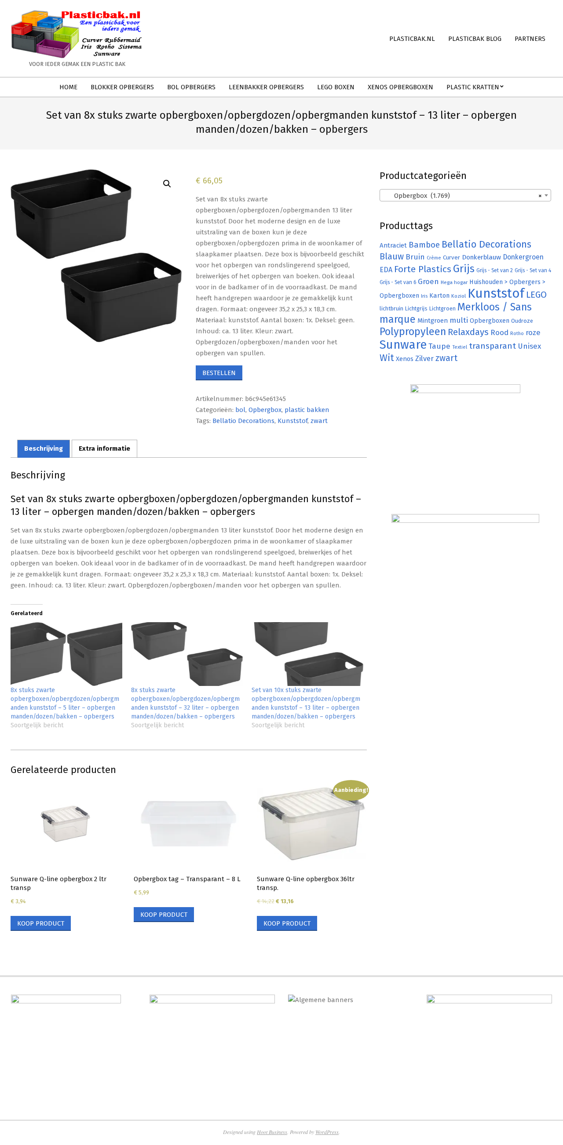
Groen (428, 281)
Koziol (458, 296)
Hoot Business (272, 1131)
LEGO (536, 294)
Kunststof (292, 421)
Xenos (404, 359)
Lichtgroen (442, 308)
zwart (319, 421)
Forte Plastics (422, 269)
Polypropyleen (413, 331)
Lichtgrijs (416, 308)
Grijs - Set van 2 (494, 270)
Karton (439, 295)
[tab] (43, 449)
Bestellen (219, 373)
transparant (492, 346)
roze (533, 332)
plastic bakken (307, 410)
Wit (387, 358)
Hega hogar (454, 282)
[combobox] (465, 195)
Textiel (459, 347)
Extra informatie (104, 448)
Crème (434, 258)
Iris (424, 296)
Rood (499, 332)
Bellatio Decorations (243, 421)
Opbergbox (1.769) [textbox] (463, 196)
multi (459, 320)
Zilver (424, 358)
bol (240, 410)
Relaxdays (468, 332)
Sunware (403, 344)
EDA (386, 270)
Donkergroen (523, 257)
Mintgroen (432, 321)
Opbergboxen (489, 321)
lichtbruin (391, 308)
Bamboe (424, 245)
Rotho (517, 333)
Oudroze (522, 320)
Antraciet (393, 245)
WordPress (327, 1131)
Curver (451, 257)
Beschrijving (43, 448)
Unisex (529, 346)
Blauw (392, 257)
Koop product (40, 923)
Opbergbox (265, 410)
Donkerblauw (481, 257)
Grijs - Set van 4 (533, 270)
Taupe (439, 346)
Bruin (415, 257)
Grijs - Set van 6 (398, 282)
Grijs (464, 269)
